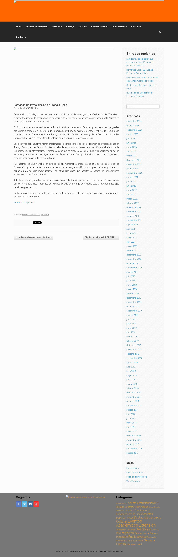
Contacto (21, 37)
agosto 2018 (132, 362)
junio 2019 (131, 323)
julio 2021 (130, 229)
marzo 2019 (131, 336)
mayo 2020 (131, 285)
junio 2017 (131, 418)
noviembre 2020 (133, 259)
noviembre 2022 (133, 164)
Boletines (136, 26)
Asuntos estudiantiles (141, 503)
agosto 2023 (132, 134)
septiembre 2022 (134, 173)
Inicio (19, 26)
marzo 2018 (131, 384)
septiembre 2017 (134, 405)
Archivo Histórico (121, 503)
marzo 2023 (131, 155)
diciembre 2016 (133, 435)
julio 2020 (130, 276)
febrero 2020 (132, 293)
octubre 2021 (132, 216)
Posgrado (122, 536)
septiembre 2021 (134, 220)
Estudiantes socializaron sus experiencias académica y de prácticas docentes (140, 62)
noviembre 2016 (133, 440)
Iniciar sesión (132, 468)
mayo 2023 (131, 147)
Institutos (153, 529)
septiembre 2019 (134, 311)
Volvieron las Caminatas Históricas (33, 237)
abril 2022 (130, 194)
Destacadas (142, 517)
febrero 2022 (132, 203)
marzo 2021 (131, 246)
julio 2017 (130, 414)
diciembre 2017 (133, 392)
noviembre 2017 (133, 397)
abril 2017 (130, 427)
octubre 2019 (132, 306)
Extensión (57, 26)
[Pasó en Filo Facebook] (18, 504)
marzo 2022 (131, 199)
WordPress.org (133, 481)
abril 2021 (130, 242)
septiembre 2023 (134, 130)
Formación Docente (125, 530)
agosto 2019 (132, 315)
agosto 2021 (132, 224)
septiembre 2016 (134, 448)
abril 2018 (130, 379)
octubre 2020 (132, 263)
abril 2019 (130, 332)
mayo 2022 (131, 190)
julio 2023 (130, 138)
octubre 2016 (132, 444)
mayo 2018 (131, 375)
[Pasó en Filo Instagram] (30, 504)
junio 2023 (131, 143)
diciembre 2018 (133, 345)
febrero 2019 (132, 341)
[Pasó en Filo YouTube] (36, 504)
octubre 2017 (132, 401)
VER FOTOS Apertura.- (24, 202)
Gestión (83, 26)
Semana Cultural (99, 26)
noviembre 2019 (133, 302)
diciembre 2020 (133, 255)
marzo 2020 (131, 289)
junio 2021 (131, 233)
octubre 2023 (132, 125)
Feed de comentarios (136, 477)
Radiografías (151, 537)
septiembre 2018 (134, 358)
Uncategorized (134, 544)
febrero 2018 (132, 388)
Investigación (125, 533)
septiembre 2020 (134, 267)
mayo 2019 (131, 328)
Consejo (70, 26)
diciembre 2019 (133, 298)
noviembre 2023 (133, 121)
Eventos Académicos (36, 26)
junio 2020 (131, 280)
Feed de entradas (134, 472)
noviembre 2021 (133, 211)
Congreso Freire (133, 506)
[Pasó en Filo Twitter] (24, 504)
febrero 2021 (132, 250)
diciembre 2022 (133, 160)
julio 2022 (130, 181)
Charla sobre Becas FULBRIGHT (101, 237)
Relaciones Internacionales (130, 540)
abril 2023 (130, 151)
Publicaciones (120, 26)
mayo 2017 (131, 423)
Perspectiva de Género (145, 533)
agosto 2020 (132, 272)
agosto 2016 (132, 453)
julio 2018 (130, 367)
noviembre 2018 (133, 349)
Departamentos (125, 517)
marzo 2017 (131, 431)
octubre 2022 (132, 168)
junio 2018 (131, 371)
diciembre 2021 (133, 207)
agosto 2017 (132, 410)
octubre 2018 (132, 354)
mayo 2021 (131, 237)
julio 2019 (130, 319)
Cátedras (147, 513)
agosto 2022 (132, 177)
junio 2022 (131, 186)
